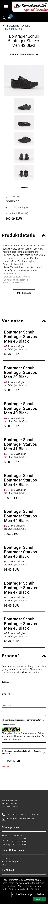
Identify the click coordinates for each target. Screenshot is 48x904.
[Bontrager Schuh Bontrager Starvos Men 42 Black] (24, 80)
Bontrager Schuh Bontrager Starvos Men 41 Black (20, 444)
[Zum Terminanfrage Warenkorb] (9, 18)
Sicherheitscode (8, 725)
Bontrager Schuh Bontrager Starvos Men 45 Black (20, 337)
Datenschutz (8, 858)
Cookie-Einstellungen (22, 894)
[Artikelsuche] (4, 18)
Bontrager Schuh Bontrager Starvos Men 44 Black (20, 516)
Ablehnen (40, 894)
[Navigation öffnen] (6, 7)
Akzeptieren (39, 899)
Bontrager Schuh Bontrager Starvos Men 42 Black (24, 41)
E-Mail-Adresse (8, 694)
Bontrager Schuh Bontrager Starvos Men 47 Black (20, 588)
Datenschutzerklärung (14, 751)
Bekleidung (13, 26)
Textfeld (5, 706)
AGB (4, 864)
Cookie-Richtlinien (32, 889)
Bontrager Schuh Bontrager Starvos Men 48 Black (20, 624)
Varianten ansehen (22, 54)
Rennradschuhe (13, 29)
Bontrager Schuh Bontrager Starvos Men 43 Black (20, 480)
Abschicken (13, 760)
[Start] (3, 26)
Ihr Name (5, 682)
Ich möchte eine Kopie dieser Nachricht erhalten (21, 720)
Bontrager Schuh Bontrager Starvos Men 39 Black (20, 372)
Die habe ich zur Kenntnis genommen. (21, 752)
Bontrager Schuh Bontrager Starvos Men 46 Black (20, 552)
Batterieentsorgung (11, 861)
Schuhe (26, 26)
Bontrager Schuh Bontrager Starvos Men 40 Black (20, 408)
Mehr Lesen (24, 292)
